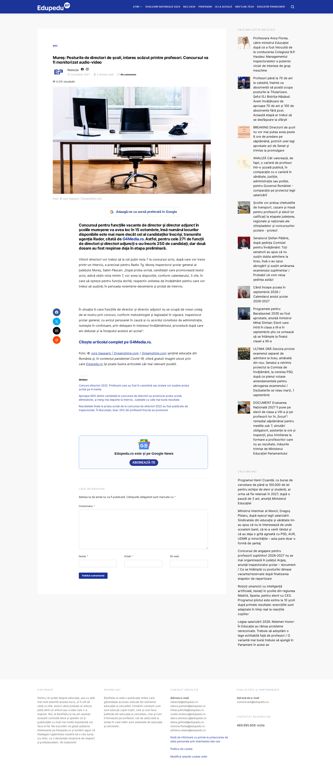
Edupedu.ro (94, 364)
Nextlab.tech (244, 6)
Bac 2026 (189, 6)
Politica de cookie (181, 748)
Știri (136, 6)
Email (128, 556)
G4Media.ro (133, 239)
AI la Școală (223, 6)
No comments (128, 74)
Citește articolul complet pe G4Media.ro (115, 342)
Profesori (205, 6)
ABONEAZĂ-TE (143, 462)
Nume (83, 556)
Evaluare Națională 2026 (162, 6)
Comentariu (87, 506)
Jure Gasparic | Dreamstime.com (115, 353)
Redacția (73, 70)
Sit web (174, 556)
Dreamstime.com (154, 353)
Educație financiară (271, 6)
